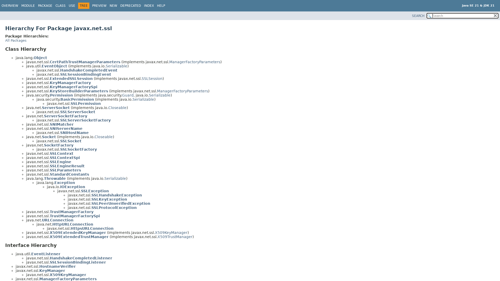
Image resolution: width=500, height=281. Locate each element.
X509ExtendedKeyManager (78, 233)
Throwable (55, 178)
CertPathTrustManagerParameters (85, 62)
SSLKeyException (109, 199)
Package (45, 6)
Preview (99, 6)
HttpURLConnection (72, 224)
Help (161, 6)
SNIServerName (66, 128)
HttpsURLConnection (92, 228)
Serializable (116, 66)
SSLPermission (86, 103)
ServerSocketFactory (65, 116)
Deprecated (130, 6)
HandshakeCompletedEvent (88, 70)
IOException (72, 187)
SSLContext (61, 153)
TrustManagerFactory (71, 212)
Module (28, 6)
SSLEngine (60, 162)
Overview (10, 6)
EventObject (54, 66)
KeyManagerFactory (70, 83)
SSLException (95, 191)
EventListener (45, 254)
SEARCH (418, 16)
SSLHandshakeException (116, 195)
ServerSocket (56, 108)
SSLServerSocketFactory (85, 120)
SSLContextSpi (65, 158)
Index (149, 6)
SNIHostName (74, 133)
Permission (61, 95)
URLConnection (57, 220)
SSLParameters (65, 170)
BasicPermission (77, 99)
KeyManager (52, 271)
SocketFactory (58, 145)
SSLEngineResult (67, 166)
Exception (64, 183)
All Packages (16, 40)
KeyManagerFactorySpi (73, 87)
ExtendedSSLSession (71, 78)
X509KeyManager (171, 233)
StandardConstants (69, 174)
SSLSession (152, 78)
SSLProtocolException (114, 208)
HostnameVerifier (57, 266)
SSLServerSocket (77, 112)
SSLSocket (71, 141)
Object (40, 58)
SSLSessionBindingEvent (85, 74)
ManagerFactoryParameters (194, 62)
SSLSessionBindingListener (78, 262)
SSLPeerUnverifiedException (120, 203)
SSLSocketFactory (78, 149)
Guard (128, 95)
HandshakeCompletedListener (81, 258)
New (113, 6)
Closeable (117, 108)
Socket (49, 137)
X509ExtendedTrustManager (79, 237)
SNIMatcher (62, 124)
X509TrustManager (175, 237)
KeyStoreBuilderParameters (79, 91)
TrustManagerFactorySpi (75, 216)
